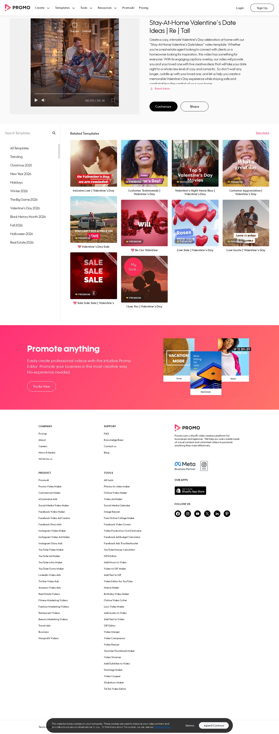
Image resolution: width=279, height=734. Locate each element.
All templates (19, 148)
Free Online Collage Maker (119, 518)
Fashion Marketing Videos (54, 606)
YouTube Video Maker (51, 549)
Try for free (41, 386)
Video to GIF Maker (115, 568)
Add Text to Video (114, 619)
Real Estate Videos (49, 593)
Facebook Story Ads (50, 524)
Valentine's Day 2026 (25, 208)
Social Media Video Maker (54, 505)
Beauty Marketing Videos (53, 619)
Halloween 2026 (21, 234)
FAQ (106, 433)
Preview (93, 159)
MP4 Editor (110, 556)
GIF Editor (109, 625)
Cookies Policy (162, 726)
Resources (105, 7)
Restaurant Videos (49, 612)
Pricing (143, 7)
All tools (109, 480)
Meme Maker (111, 587)
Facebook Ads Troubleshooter (121, 543)
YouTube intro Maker (50, 562)
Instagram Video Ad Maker (54, 537)
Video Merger (112, 631)
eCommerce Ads (48, 499)
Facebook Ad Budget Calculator (122, 537)
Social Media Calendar (117, 505)
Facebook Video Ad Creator (54, 518)
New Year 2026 (20, 174)
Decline (190, 725)
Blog (106, 452)
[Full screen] (113, 100)
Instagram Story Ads (50, 543)
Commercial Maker (49, 492)
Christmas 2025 (21, 165)
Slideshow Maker (114, 682)
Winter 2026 (19, 191)
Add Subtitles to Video (117, 663)
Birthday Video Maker (116, 593)
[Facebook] (185, 466)
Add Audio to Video (115, 612)
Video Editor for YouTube (118, 581)
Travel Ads (44, 625)
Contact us (110, 446)
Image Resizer (112, 511)
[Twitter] (207, 514)
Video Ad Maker (113, 499)
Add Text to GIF (113, 575)
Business (44, 631)
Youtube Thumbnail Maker (119, 650)
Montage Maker (113, 669)
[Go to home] (20, 8)
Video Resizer (111, 644)
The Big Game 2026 (24, 199)
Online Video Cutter (115, 600)
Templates (62, 7)
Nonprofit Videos (49, 638)
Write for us (45, 458)
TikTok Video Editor (115, 688)
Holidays (16, 182)
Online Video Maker (115, 492)
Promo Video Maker (50, 486)
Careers (43, 446)
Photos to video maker (117, 486)
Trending (16, 157)
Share (194, 106)
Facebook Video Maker (52, 511)
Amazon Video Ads (50, 587)
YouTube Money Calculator (119, 549)
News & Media (47, 452)
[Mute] (44, 100)
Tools (83, 7)
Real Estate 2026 (21, 242)
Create (40, 7)
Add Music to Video (115, 562)
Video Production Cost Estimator (123, 530)
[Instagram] (204, 466)
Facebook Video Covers (117, 524)
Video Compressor (114, 638)
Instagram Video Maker (52, 530)
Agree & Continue (214, 725)
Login (240, 8)
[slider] (34, 93)
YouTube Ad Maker (49, 556)
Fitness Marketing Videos (53, 600)
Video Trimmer (112, 657)
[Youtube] (197, 514)
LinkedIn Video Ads (50, 575)
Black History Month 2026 (28, 217)
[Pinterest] (227, 514)
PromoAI (128, 7)
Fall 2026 (16, 225)
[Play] (36, 100)
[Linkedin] (217, 514)
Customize (163, 106)
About (42, 439)
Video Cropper (112, 676)
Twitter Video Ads (49, 581)
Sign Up (262, 8)
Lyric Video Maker (114, 606)
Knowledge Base (113, 439)
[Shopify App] (207, 490)
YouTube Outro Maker (51, 568)
